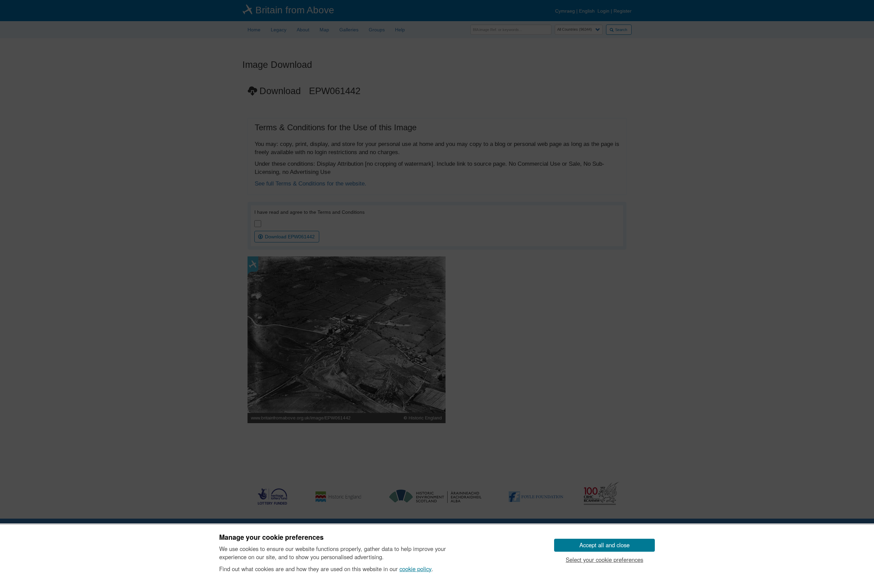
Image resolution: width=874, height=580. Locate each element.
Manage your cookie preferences (271, 537)
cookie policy (415, 569)
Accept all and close (604, 545)
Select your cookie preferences (604, 559)
